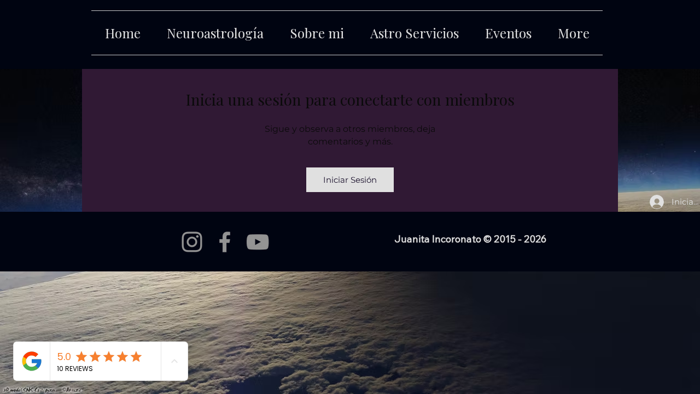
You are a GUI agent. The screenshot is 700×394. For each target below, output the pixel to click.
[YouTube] (257, 242)
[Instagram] (192, 242)
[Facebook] (224, 242)
